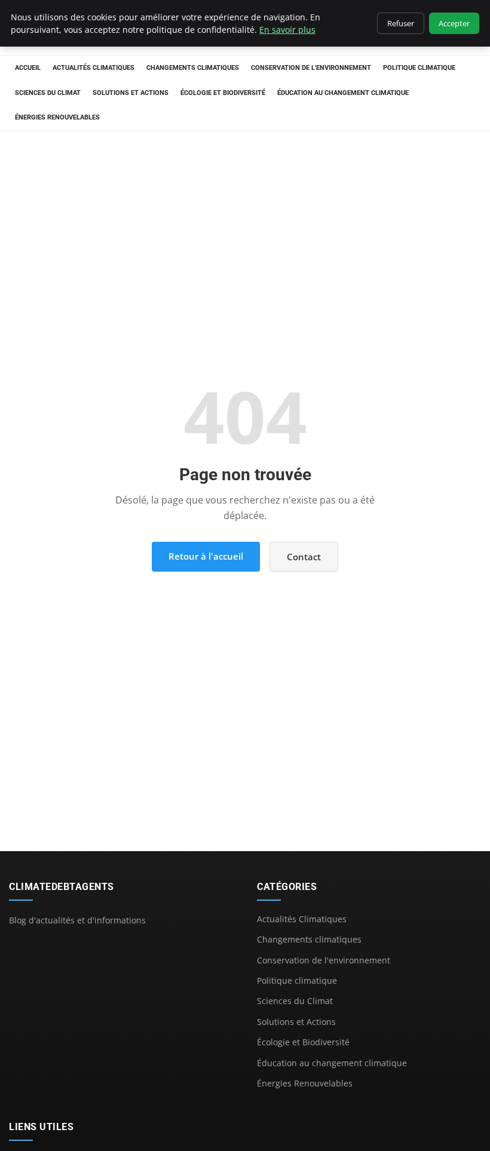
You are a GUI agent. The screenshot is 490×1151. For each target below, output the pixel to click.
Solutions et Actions (131, 93)
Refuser (400, 23)
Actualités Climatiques (93, 68)
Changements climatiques (192, 68)
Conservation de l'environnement (311, 68)
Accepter (454, 23)
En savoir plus (287, 29)
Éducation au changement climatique (343, 93)
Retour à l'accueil (206, 556)
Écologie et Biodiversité (222, 93)
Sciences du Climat (48, 93)
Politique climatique (419, 68)
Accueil (28, 68)
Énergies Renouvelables (57, 117)
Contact (304, 557)
